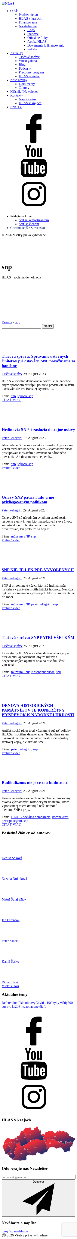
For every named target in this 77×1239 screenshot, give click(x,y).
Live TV (16, 107)
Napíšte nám (27, 99)
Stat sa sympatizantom (34, 220)
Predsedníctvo (28, 14)
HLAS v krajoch (30, 18)
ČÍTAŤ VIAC (11, 400)
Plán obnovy (27, 1003)
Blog (22, 64)
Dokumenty (27, 84)
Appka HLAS (37, 41)
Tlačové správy (29, 57)
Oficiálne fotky (37, 38)
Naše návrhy (18, 80)
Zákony (24, 87)
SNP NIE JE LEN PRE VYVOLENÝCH (38, 570)
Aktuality (16, 53)
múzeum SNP (20, 536)
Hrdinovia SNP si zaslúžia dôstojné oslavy (38, 429)
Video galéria (28, 61)
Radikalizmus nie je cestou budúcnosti (35, 782)
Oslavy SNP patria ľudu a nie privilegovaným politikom (28, 499)
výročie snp (25, 396)
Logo (31, 30)
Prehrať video (11, 468)
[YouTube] (34, 176)
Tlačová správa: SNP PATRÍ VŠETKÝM (38, 637)
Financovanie (28, 22)
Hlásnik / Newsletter (24, 91)
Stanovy (32, 34)
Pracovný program (31, 72)
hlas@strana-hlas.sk (15, 1231)
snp (13, 396)
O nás (14, 11)
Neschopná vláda (43, 672)
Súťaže (32, 49)
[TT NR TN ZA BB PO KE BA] (38, 1160)
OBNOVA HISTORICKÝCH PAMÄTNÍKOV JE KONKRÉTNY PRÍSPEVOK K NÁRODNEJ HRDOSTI (38, 710)
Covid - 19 (43, 1003)
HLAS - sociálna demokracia (30, 817)
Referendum (10, 1003)
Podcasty (25, 68)
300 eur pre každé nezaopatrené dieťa (37, 1004)
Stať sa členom (29, 224)
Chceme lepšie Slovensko (27, 228)
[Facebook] (34, 143)
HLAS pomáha (29, 76)
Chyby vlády (59, 1003)
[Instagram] (34, 209)
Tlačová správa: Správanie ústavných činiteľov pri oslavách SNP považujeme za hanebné (38, 361)
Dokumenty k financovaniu (45, 45)
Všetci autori (10, 986)
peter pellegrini (41, 604)
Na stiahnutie (28, 26)
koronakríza (60, 817)
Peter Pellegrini (12, 438)
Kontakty (16, 95)
